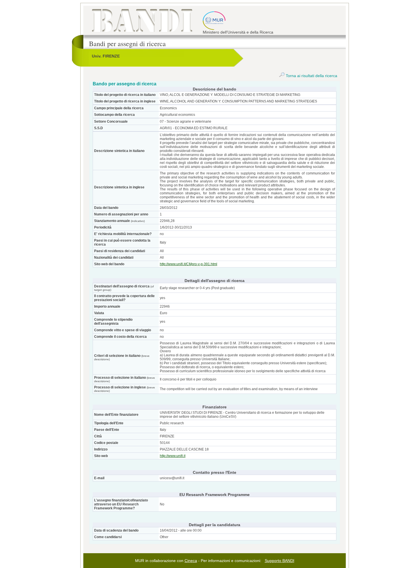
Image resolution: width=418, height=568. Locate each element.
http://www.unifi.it (172, 456)
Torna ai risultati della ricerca (311, 75)
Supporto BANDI (279, 560)
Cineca (191, 560)
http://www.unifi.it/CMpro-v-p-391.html (188, 264)
